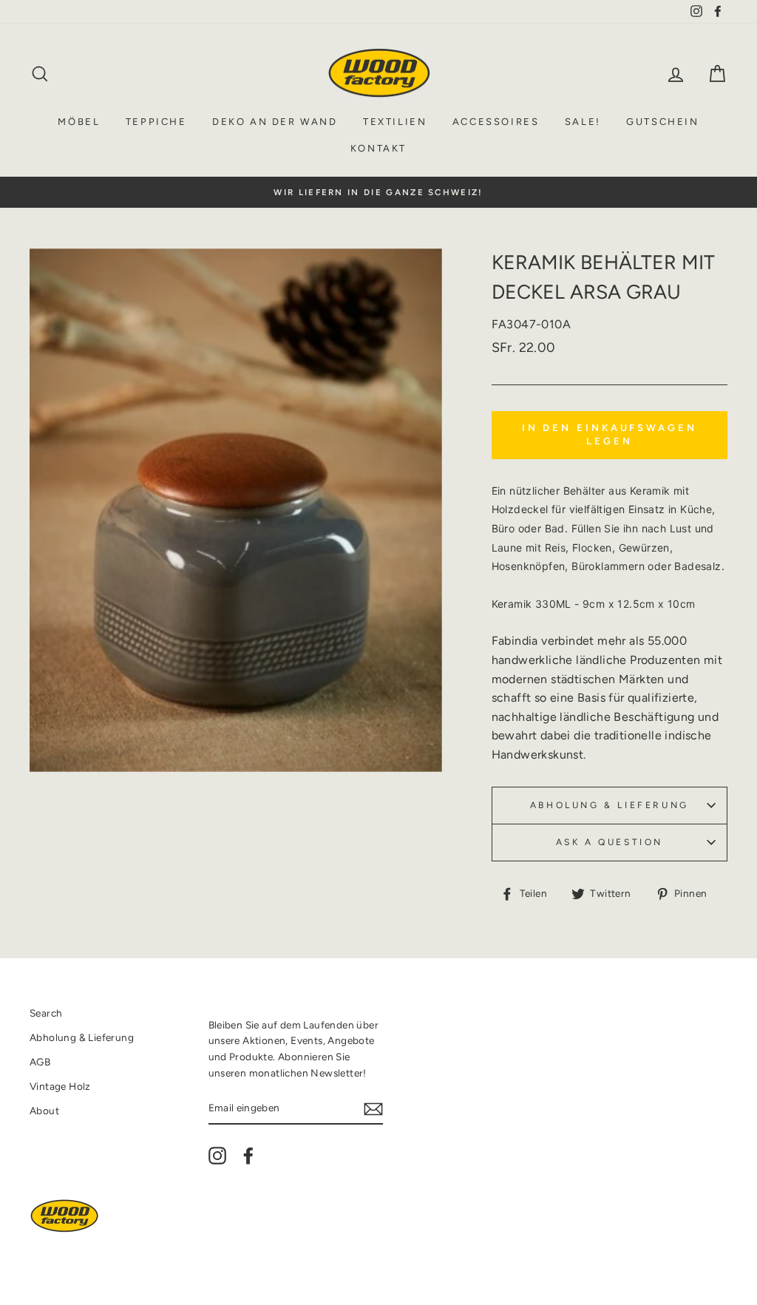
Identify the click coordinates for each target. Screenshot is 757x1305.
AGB (40, 1062)
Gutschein (662, 121)
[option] (378, 192)
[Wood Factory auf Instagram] (217, 1156)
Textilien (395, 121)
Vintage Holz (60, 1086)
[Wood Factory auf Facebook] (248, 1156)
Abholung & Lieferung (609, 805)
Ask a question (609, 842)
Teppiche (156, 121)
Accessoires (496, 121)
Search (46, 1013)
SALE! (583, 121)
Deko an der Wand (275, 121)
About (44, 1110)
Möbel (79, 121)
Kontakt (378, 148)
